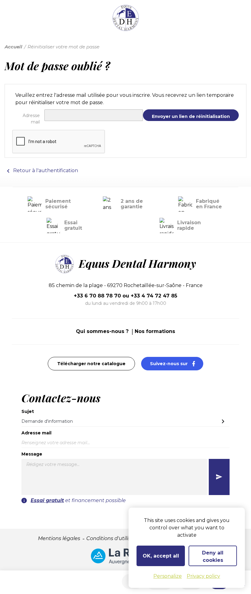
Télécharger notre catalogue (91, 363)
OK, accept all (161, 556)
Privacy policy (203, 576)
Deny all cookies (212, 556)
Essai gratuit (47, 500)
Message (31, 454)
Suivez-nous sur (176, 363)
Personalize (167, 576)
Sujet (27, 411)
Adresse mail (31, 119)
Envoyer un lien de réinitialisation (191, 116)
